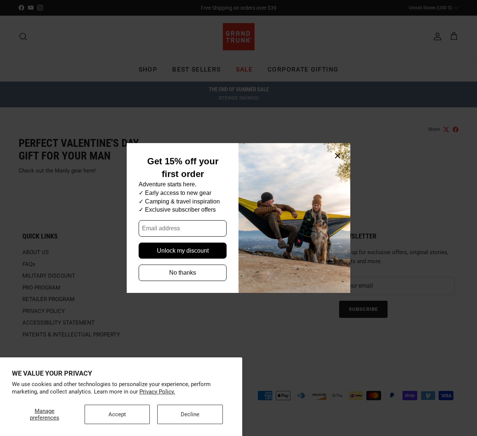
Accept (117, 414)
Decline (190, 414)
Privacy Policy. (157, 391)
